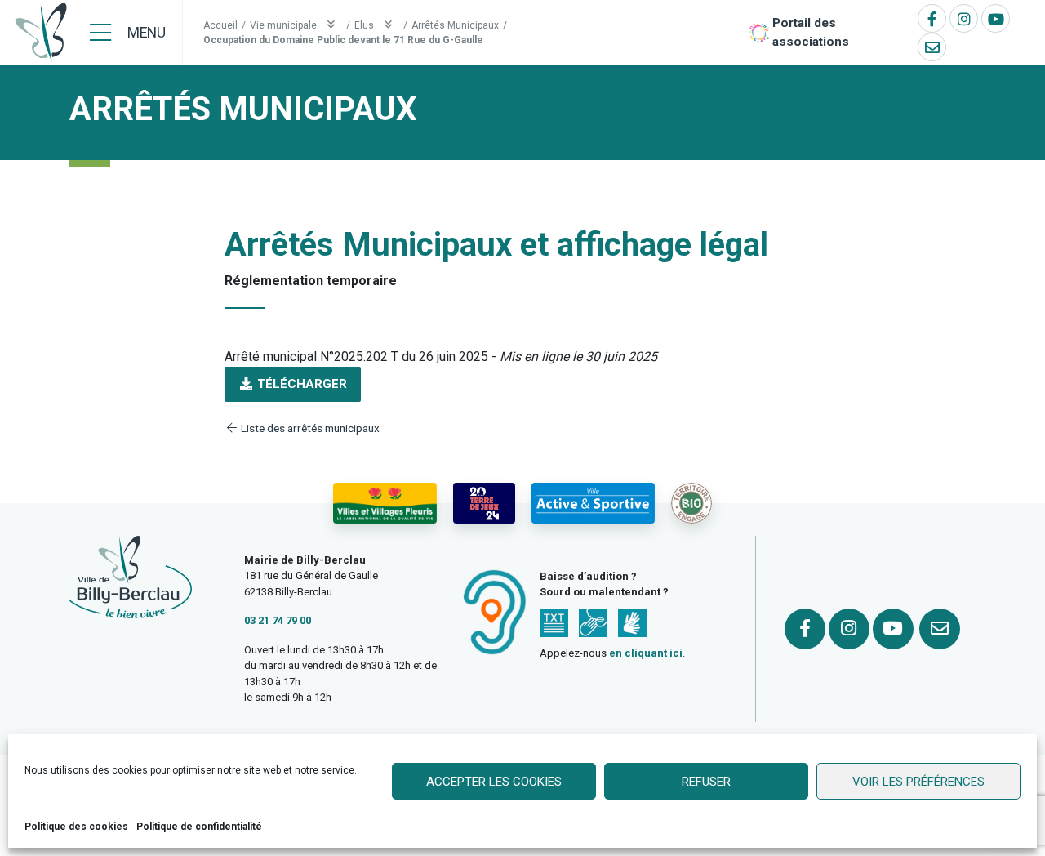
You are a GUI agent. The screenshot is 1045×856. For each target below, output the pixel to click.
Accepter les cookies (494, 781)
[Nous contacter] (932, 47)
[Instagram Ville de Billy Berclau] (963, 18)
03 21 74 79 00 (277, 620)
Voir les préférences (918, 781)
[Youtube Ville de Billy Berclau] (995, 18)
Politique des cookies (76, 826)
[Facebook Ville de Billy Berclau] (932, 18)
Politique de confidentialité (199, 826)
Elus (365, 25)
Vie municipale (284, 25)
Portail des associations (810, 32)
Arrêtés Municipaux (455, 25)
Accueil (220, 25)
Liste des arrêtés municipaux (309, 428)
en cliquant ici (646, 653)
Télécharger (300, 384)
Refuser (706, 781)
